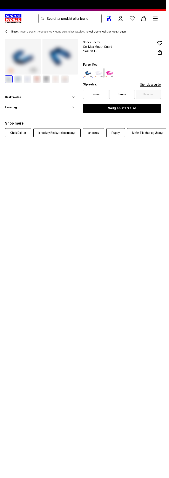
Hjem (23, 31)
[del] (159, 52)
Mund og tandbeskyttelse (69, 31)
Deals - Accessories (40, 31)
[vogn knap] (143, 18)
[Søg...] (42, 18)
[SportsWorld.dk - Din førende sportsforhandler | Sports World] (13, 18)
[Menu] (155, 18)
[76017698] (88, 73)
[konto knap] (120, 18)
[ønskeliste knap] (132, 18)
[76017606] (109, 73)
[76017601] (99, 73)
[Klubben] (109, 18)
